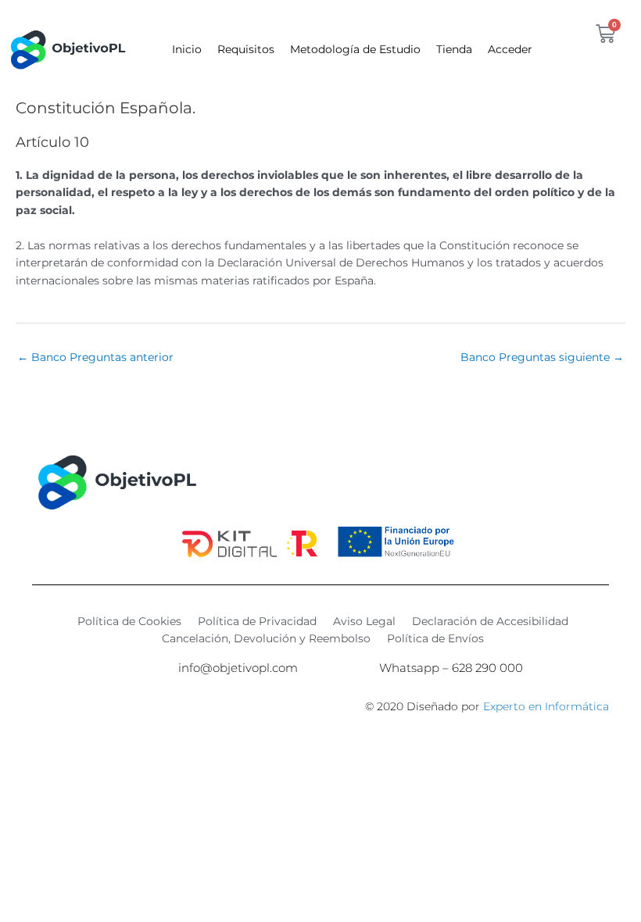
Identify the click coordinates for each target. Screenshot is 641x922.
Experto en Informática (546, 706)
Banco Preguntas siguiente (542, 357)
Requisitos (245, 49)
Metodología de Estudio (355, 49)
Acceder (510, 49)
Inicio (187, 49)
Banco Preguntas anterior (95, 357)
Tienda (454, 49)
